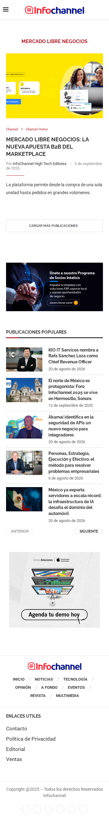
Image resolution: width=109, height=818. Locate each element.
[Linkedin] (49, 809)
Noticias (44, 679)
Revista (38, 695)
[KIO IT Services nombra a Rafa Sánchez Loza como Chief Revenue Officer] (24, 359)
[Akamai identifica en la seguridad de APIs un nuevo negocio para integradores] (24, 426)
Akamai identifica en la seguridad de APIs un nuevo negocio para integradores (71, 426)
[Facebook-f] (25, 809)
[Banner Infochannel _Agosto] (54, 555)
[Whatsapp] (72, 809)
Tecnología (75, 679)
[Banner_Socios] (54, 266)
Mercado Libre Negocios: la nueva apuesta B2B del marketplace (47, 146)
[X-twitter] (37, 809)
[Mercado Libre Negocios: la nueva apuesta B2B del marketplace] (54, 85)
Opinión (23, 687)
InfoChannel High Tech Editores (40, 163)
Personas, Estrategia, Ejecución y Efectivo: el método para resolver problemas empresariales (73, 462)
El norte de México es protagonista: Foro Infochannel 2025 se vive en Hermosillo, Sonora (72, 389)
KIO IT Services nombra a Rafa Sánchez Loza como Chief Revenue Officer (73, 356)
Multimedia (67, 695)
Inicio (19, 679)
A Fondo (49, 687)
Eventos (76, 687)
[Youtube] (60, 809)
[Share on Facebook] (48, 204)
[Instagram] (83, 809)
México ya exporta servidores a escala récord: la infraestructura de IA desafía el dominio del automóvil (74, 501)
